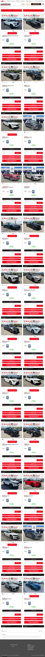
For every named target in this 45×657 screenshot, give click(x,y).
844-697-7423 (9, 1)
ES (5, 1)
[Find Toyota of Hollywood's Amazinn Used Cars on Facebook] (21, 4)
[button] (21, 21)
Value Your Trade (11, 54)
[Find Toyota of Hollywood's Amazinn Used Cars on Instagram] (22, 4)
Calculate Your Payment (11, 56)
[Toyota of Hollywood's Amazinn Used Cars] (5, 4)
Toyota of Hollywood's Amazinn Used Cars (6, 63)
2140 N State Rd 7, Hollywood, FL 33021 (40, 1)
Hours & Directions (36, 4)
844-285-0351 (18, 1)
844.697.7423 (19, 63)
